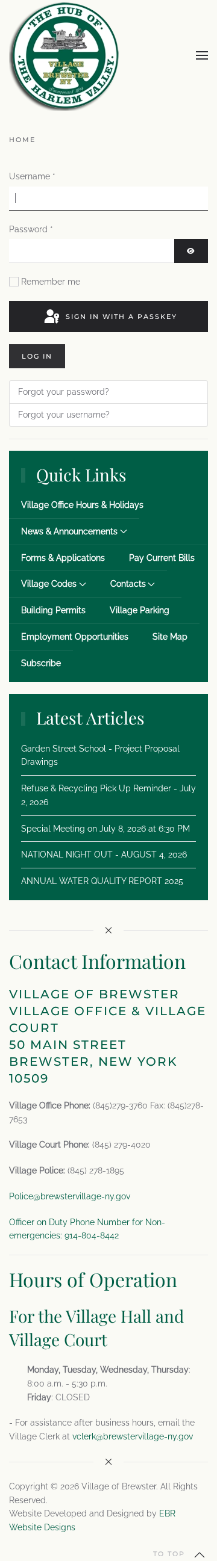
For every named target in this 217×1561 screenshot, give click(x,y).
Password (31, 229)
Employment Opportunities (74, 636)
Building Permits (53, 610)
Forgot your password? (63, 392)
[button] (202, 55)
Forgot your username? (64, 414)
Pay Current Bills (162, 558)
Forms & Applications (63, 558)
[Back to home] (64, 55)
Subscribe (41, 663)
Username (32, 176)
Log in (37, 356)
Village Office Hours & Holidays (82, 505)
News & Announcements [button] (69, 531)
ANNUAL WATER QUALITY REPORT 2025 (102, 881)
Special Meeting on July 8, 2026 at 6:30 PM (105, 828)
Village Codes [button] (49, 584)
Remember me (50, 281)
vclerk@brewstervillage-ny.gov (132, 1436)
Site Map (170, 636)
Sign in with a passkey (120, 316)
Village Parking (139, 610)
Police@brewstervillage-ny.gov (69, 1196)
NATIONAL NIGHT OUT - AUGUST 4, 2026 (104, 854)
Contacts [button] (128, 584)
